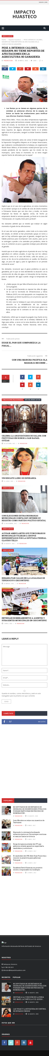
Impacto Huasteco (24, 14)
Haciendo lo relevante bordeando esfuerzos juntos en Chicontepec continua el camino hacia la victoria (29, 834)
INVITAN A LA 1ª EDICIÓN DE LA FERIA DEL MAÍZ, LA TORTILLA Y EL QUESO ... (28, 998)
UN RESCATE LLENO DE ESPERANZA (19, 478)
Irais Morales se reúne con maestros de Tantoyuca (28, 821)
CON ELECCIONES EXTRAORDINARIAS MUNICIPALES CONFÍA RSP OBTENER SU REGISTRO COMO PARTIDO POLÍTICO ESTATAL (24, 518)
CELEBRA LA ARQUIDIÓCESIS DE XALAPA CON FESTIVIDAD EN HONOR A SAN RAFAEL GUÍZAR (24, 438)
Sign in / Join (43, 2)
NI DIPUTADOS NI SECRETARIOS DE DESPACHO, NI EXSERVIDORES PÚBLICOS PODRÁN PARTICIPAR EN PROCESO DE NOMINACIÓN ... (29, 810)
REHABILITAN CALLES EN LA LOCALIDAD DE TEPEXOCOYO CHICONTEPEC (23, 579)
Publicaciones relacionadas (13, 400)
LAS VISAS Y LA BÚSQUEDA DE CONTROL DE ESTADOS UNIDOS (29, 1010)
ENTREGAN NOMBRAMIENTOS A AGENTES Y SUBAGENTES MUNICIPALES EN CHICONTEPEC (24, 619)
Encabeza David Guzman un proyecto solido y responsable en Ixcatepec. (27, 869)
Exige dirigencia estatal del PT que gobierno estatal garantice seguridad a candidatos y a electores (28, 846)
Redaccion (8, 61)
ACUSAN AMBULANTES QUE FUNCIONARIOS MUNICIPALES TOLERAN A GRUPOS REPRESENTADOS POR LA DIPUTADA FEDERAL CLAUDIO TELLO (24, 537)
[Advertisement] (24, 768)
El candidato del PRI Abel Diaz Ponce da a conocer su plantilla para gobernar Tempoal (29, 858)
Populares (8, 800)
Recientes (6, 977)
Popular (16, 977)
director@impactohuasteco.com (14, 970)
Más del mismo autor (32, 400)
